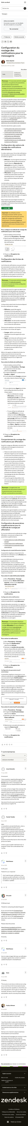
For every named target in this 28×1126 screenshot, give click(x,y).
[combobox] (14, 755)
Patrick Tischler (10, 817)
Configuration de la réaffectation (13, 543)
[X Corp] (8, 41)
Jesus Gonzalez (10, 769)
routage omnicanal (9, 171)
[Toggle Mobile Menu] (25, 2)
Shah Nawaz (9, 861)
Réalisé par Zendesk (16, 1121)
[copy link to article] (2, 41)
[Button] (2, 745)
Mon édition (24, 69)
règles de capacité (15, 282)
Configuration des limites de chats (14, 132)
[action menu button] (25, 768)
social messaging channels (17, 912)
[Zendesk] (14, 1099)
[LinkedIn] (11, 41)
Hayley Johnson (10, 1005)
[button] (12, 1073)
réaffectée (14, 498)
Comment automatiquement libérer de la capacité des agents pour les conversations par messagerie (13, 121)
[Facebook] (5, 41)
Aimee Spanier (10, 61)
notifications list (18, 916)
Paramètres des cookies (8, 1114)
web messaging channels (10, 914)
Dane (7, 973)
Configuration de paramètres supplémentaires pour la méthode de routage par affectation (14, 140)
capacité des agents (15, 118)
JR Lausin (8, 895)
